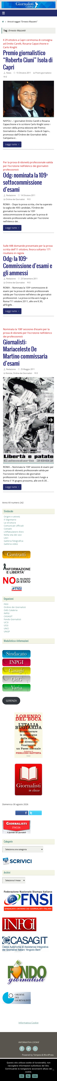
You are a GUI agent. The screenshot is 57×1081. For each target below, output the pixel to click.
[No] (53, 1069)
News (8, 72)
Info (35, 1076)
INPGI (6, 613)
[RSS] (35, 1048)
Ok (21, 1076)
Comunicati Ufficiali (14, 525)
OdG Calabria (10, 610)
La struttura (10, 522)
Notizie (9, 373)
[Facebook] (21, 1048)
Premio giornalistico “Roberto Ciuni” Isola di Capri (28, 60)
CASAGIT (8, 616)
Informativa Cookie (28, 1022)
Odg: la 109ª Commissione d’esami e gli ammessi (27, 266)
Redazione (11, 195)
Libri (6, 537)
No (28, 1076)
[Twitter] (28, 1048)
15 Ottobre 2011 (23, 72)
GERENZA (11, 700)
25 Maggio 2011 (28, 369)
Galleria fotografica (13, 540)
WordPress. (49, 1054)
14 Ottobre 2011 (28, 195)
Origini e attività (12, 516)
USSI (6, 625)
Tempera (37, 1054)
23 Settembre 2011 (29, 278)
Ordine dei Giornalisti (15, 199)
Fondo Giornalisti (12, 619)
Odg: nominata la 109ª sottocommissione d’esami (25, 182)
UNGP (7, 631)
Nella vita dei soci (13, 534)
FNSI (6, 604)
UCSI (6, 622)
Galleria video (11, 543)
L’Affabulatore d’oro (14, 531)
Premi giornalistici (43, 72)
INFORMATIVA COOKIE (28, 1042)
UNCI (6, 628)
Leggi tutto (11, 144)
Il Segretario (10, 519)
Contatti (8, 528)
